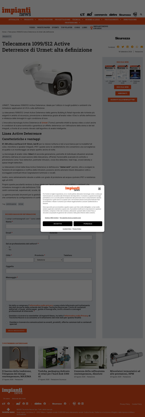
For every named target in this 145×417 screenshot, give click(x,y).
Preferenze (88, 224)
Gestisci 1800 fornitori (52, 218)
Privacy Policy (76, 229)
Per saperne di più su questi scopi (70, 218)
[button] (99, 189)
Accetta (58, 224)
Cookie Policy (67, 229)
